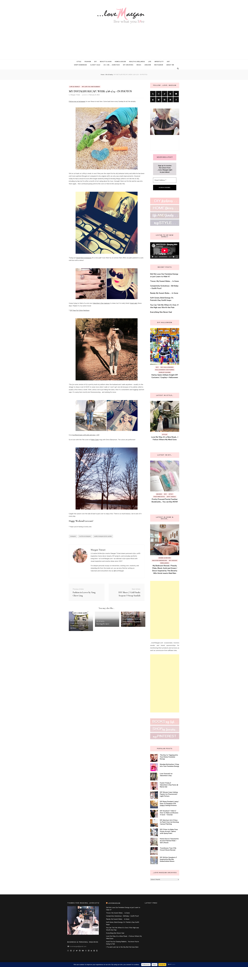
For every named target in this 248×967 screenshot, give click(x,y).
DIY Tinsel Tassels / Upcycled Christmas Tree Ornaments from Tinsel (164, 504)
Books (125, 617)
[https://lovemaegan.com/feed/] (153, 93)
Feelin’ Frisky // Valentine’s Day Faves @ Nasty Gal (169, 785)
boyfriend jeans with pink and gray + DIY (85, 435)
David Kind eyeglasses (84, 258)
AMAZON (148, 65)
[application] (164, 250)
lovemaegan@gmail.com (78, 946)
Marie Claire (95, 440)
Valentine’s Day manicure (101, 303)
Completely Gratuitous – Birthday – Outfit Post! (122, 916)
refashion (171, 499)
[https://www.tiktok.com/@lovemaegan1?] (164, 93)
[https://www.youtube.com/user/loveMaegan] (176, 93)
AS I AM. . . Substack (112, 65)
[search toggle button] (178, 68)
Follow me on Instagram (77, 101)
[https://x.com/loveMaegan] (164, 99)
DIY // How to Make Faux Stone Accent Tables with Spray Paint (169, 831)
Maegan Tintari (75, 95)
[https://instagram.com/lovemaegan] (158, 93)
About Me (170, 65)
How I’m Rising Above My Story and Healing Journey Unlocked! (132, 621)
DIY (95, 62)
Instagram (158, 65)
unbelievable (78, 623)
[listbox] (164, 357)
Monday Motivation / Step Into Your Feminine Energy (169, 765)
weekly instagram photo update (103, 536)
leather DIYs (171, 380)
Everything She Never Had (161, 312)
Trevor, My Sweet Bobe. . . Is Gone (164, 281)
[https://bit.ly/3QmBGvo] (176, 99)
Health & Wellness (137, 62)
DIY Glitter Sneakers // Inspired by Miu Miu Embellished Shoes (168, 859)
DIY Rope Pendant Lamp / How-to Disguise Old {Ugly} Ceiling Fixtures (169, 803)
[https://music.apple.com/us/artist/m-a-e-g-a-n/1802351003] (153, 99)
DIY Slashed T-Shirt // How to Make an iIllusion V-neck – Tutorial (169, 813)
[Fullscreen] (177, 257)
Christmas (164, 494)
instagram (73, 536)
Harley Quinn (158, 380)
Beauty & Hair (106, 62)
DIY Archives (128, 65)
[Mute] (174, 257)
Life (149, 62)
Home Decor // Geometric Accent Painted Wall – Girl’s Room (169, 841)
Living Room (164, 563)
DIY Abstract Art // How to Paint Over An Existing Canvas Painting (169, 822)
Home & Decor (120, 62)
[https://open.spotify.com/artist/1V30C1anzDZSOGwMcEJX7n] (158, 99)
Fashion (88, 62)
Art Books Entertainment (131, 614)
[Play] (153, 257)
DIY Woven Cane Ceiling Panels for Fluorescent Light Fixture (169, 794)
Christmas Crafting (162, 496)
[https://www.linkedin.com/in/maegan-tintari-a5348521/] (170, 99)
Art (168, 62)
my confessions (84, 621)
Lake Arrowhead (160, 560)
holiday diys (159, 499)
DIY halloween (167, 375)
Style (79, 62)
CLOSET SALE (95, 65)
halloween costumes (164, 377)
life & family (75, 86)
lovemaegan (114, 903)
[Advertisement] (124, 40)
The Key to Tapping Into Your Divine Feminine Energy (169, 757)
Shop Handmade (80, 65)
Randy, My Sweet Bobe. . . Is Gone (164, 293)
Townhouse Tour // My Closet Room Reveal (168, 849)
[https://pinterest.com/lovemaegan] (170, 93)
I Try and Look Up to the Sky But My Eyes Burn (122, 947)
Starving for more (102, 624)
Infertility (159, 62)
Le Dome (173, 560)
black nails (133, 303)
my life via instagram (91, 86)
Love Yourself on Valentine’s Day (166, 775)
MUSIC (139, 65)
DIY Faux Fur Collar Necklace (79, 310)
